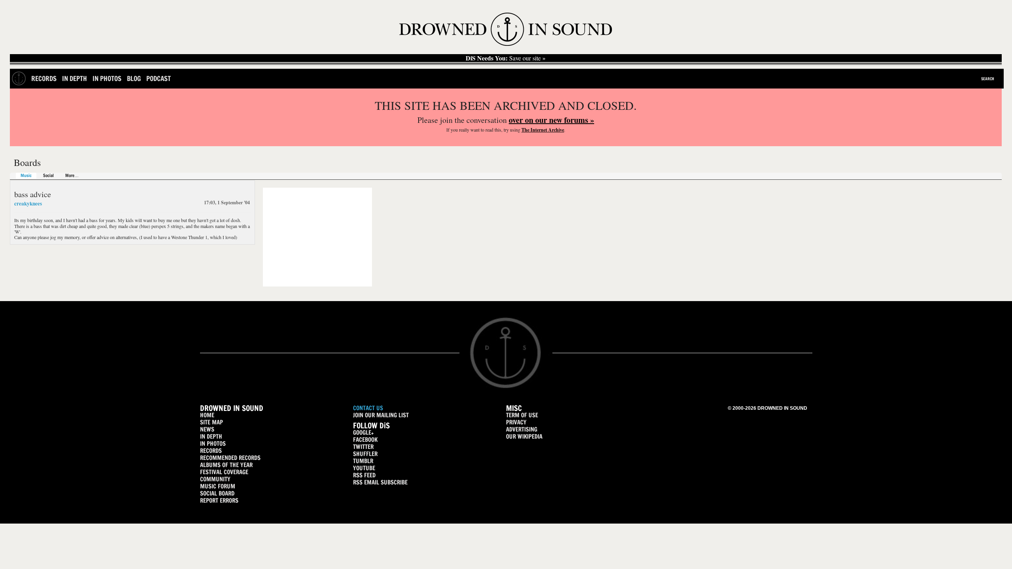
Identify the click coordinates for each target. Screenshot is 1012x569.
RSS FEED (364, 475)
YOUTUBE (364, 468)
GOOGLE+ (363, 432)
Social (48, 176)
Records (44, 78)
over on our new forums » (551, 120)
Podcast (158, 78)
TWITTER (363, 447)
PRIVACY (516, 422)
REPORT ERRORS (219, 500)
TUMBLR (363, 461)
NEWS (207, 429)
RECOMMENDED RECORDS (230, 458)
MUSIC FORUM (217, 486)
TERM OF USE (522, 415)
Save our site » (506, 58)
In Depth (74, 78)
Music (26, 176)
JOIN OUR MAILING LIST (381, 415)
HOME (207, 415)
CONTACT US (368, 408)
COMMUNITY (215, 479)
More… (72, 176)
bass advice (32, 194)
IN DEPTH (211, 436)
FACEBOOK (365, 439)
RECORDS (211, 451)
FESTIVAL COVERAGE (224, 472)
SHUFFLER (365, 454)
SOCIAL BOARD (217, 493)
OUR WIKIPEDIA (524, 436)
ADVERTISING (521, 429)
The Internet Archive (542, 129)
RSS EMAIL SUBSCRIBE (380, 482)
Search (987, 78)
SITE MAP (211, 422)
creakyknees (28, 203)
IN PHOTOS (213, 443)
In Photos (107, 78)
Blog (134, 78)
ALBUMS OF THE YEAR (226, 465)
